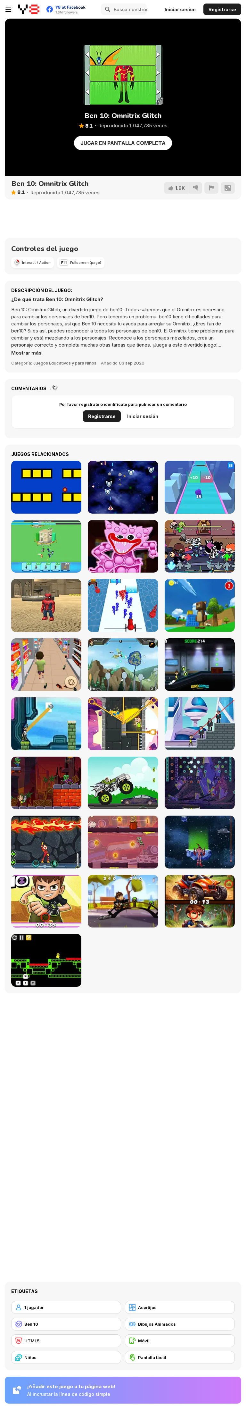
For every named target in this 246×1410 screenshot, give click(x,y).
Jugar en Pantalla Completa (123, 143)
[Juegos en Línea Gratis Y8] (28, 9)
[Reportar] (211, 188)
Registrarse (222, 9)
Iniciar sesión (180, 9)
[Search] (106, 9)
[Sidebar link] (8, 9)
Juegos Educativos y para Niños (64, 362)
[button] (26, 353)
